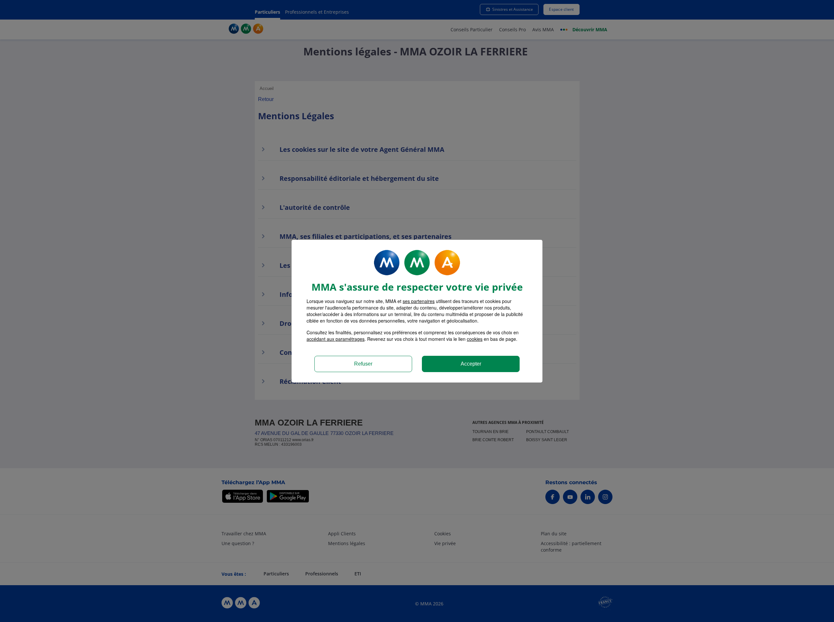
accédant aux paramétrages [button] (336, 339)
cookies (474, 339)
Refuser (363, 364)
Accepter (471, 364)
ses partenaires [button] (419, 301)
